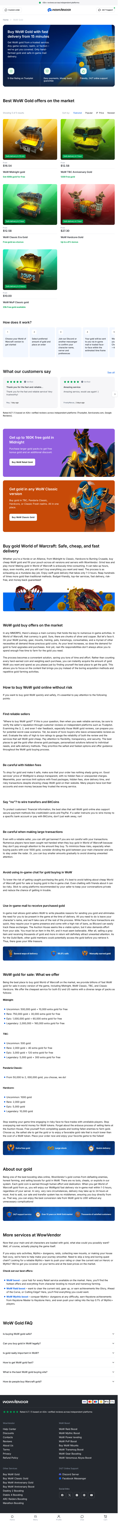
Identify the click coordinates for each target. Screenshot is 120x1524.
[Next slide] (115, 394)
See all (111, 372)
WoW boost (13, 1280)
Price (101, 113)
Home (12, 1520)
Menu (35, 1520)
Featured (77, 113)
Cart (105, 1520)
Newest (111, 113)
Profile (59, 1520)
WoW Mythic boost (17, 1296)
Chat (82, 1520)
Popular (89, 113)
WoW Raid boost (15, 1288)
